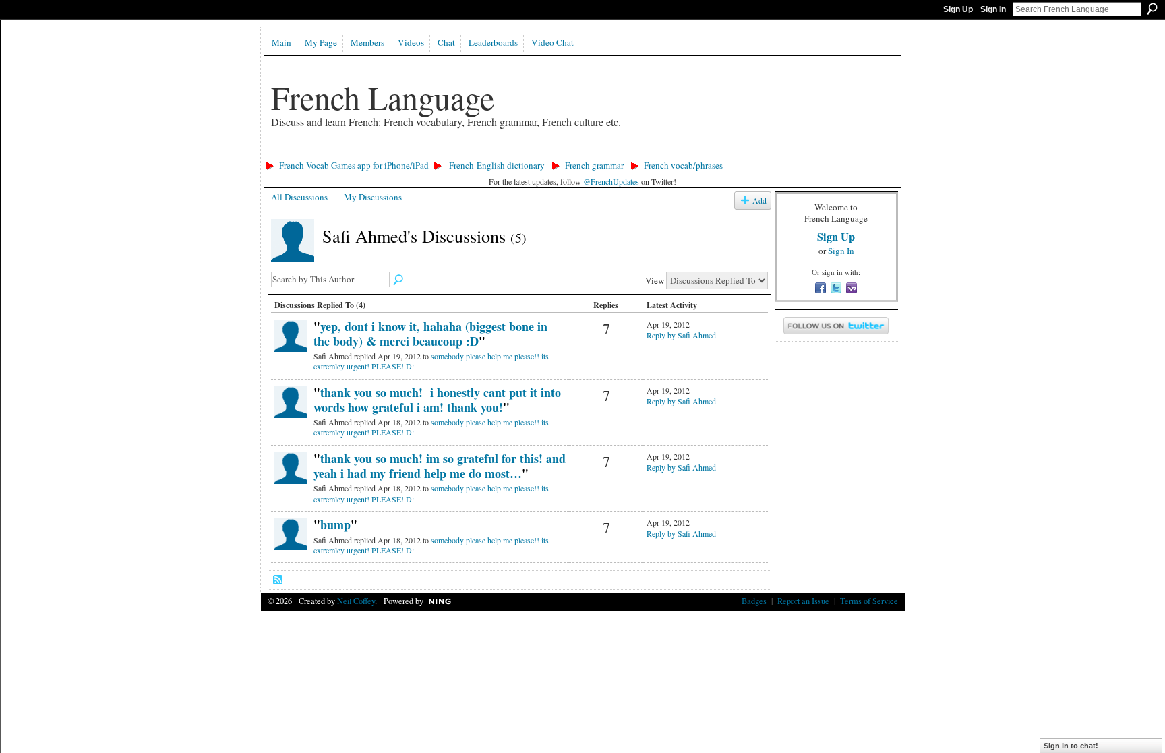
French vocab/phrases (683, 165)
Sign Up (958, 9)
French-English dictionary (497, 165)
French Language (382, 97)
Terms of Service (869, 600)
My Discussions (373, 197)
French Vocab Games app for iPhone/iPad (354, 165)
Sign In (993, 9)
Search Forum (399, 280)
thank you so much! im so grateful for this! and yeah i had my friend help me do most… (439, 466)
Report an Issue (803, 600)
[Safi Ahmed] (292, 259)
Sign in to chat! (1071, 746)
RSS (278, 580)
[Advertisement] (506, 152)
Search (1152, 9)
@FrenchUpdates (611, 181)
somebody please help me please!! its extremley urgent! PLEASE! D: (431, 361)
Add (759, 200)
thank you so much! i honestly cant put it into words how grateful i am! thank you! (437, 400)
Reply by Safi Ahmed (681, 335)
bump (335, 524)
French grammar (594, 165)
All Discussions (299, 197)
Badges (754, 600)
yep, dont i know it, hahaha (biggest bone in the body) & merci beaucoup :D (430, 334)
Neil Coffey (356, 600)
